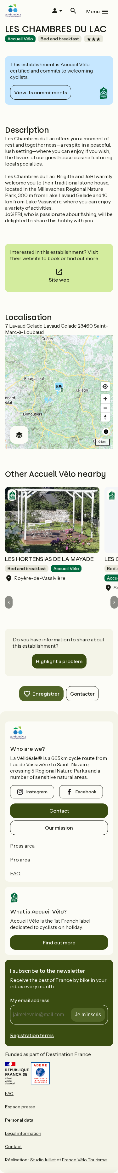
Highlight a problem (59, 661)
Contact (59, 811)
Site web (59, 280)
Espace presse (20, 1107)
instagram (37, 792)
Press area (22, 846)
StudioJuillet (43, 1160)
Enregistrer (45, 694)
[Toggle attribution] (106, 431)
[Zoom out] (105, 407)
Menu (93, 11)
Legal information (23, 1133)
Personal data (19, 1120)
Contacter (82, 694)
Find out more (59, 942)
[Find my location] (105, 386)
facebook (86, 792)
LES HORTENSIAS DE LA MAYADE (49, 559)
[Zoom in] (105, 398)
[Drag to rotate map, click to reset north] (105, 417)
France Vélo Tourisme (84, 1160)
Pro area (20, 859)
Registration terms (32, 1035)
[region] (59, 392)
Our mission (59, 828)
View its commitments (40, 92)
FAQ (15, 873)
